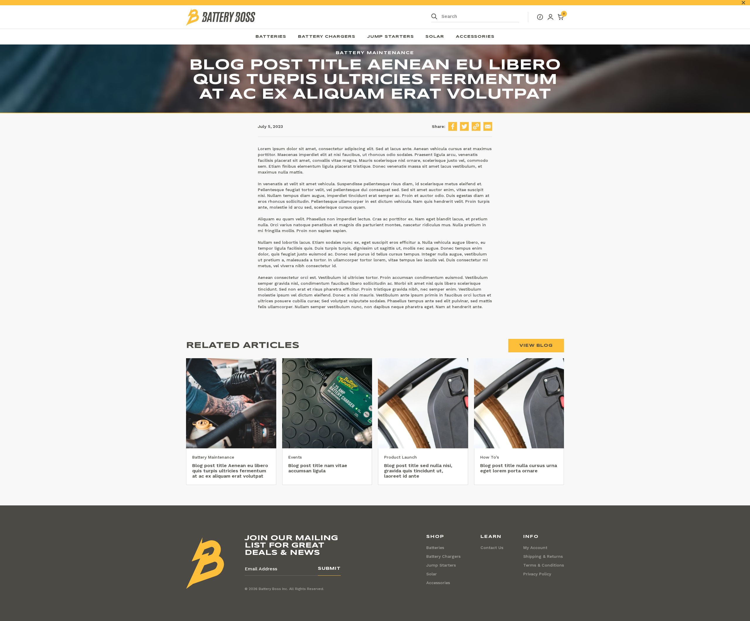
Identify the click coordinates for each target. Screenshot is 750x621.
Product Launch (400, 457)
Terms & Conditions (543, 565)
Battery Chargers (326, 37)
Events (295, 457)
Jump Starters (390, 37)
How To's (489, 457)
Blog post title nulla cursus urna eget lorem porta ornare (518, 468)
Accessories (475, 37)
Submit (329, 569)
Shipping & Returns (543, 556)
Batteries (270, 37)
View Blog (536, 346)
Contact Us (491, 547)
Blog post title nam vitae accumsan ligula (317, 468)
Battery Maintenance (213, 457)
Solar (434, 37)
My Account (535, 547)
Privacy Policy (537, 574)
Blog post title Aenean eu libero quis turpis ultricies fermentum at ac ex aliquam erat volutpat (230, 471)
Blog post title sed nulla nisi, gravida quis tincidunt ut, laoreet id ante (418, 471)
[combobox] (475, 17)
